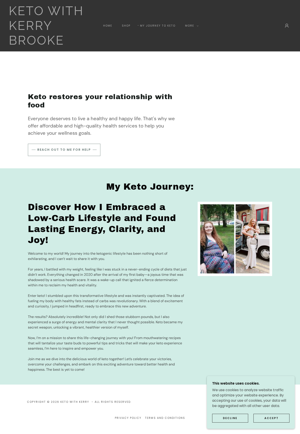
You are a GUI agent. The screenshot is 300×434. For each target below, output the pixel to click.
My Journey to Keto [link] (157, 25)
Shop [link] (126, 25)
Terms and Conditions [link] (165, 418)
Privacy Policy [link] (128, 418)
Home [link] (107, 25)
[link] (48, 43)
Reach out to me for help (64, 149)
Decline (230, 418)
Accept (271, 418)
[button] (191, 25)
